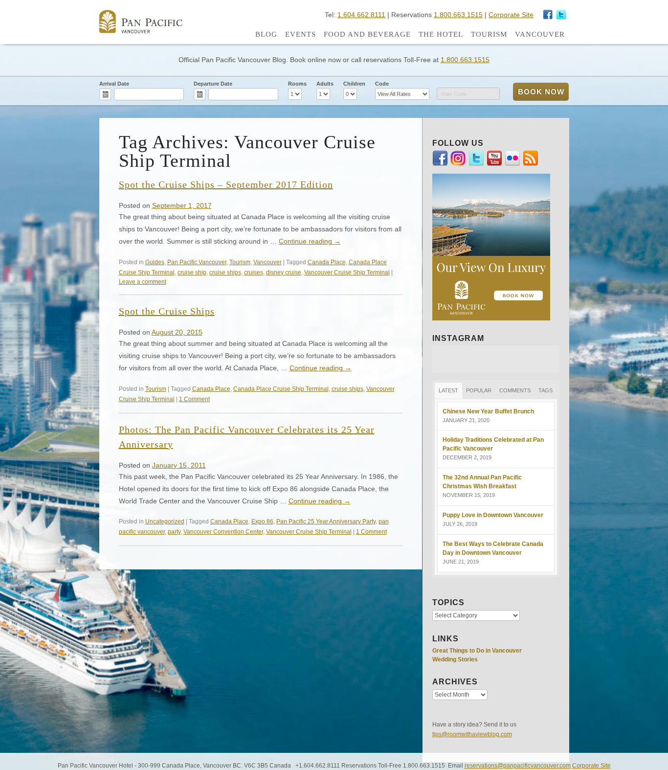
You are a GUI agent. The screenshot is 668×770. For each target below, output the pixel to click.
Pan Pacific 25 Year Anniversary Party (326, 521)
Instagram (561, 15)
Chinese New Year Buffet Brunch (488, 411)
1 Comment (194, 399)
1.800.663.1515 (458, 15)
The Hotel (441, 34)
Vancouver (540, 34)
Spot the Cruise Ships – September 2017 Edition (226, 184)
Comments (515, 390)
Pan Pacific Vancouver (196, 262)
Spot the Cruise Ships (167, 311)
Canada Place (327, 262)
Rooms (297, 84)
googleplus (548, 15)
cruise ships (225, 272)
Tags (545, 390)
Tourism (489, 34)
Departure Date (213, 84)
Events (300, 34)
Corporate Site (511, 15)
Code (382, 84)
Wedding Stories (455, 659)
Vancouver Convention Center (223, 531)
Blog (266, 34)
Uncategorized (164, 521)
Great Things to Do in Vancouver (477, 650)
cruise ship (192, 272)
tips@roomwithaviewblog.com (472, 734)
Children (354, 84)
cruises (253, 272)
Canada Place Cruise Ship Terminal (281, 388)
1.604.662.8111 (361, 15)
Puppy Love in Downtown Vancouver (493, 515)
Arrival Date (114, 84)
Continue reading (310, 241)
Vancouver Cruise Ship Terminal (347, 272)
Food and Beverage (367, 34)
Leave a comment (142, 281)
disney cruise (283, 272)
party (174, 531)
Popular (478, 390)
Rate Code (454, 94)
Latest (448, 390)
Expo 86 (262, 521)
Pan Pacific (140, 21)
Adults (325, 84)
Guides (154, 262)
